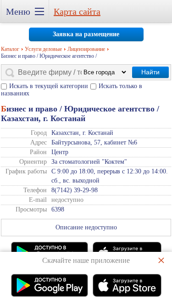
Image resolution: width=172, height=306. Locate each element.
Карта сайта (77, 11)
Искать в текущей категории (48, 86)
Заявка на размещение (86, 34)
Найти (150, 72)
